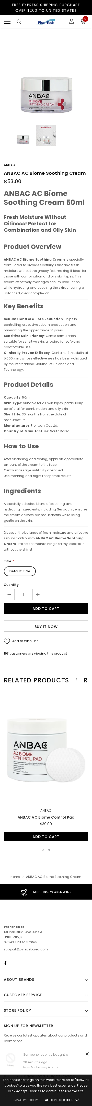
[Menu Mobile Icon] (7, 22)
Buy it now (46, 626)
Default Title (19, 571)
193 (6, 653)
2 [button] (49, 850)
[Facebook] (5, 963)
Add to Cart (46, 836)
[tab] (39, 680)
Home (15, 877)
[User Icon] (71, 22)
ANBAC (9, 165)
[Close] (87, 1054)
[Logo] (45, 22)
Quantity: (11, 585)
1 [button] (43, 850)
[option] (46, 78)
